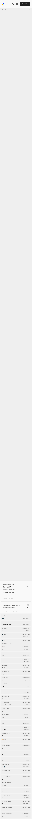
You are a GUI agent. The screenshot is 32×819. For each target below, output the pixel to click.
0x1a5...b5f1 (12, 589)
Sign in (25, 4)
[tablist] (16, 612)
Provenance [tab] (24, 612)
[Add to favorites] (28, 587)
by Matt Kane (9, 592)
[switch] (28, 605)
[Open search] (13, 4)
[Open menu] (17, 4)
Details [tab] (15, 612)
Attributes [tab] (7, 612)
